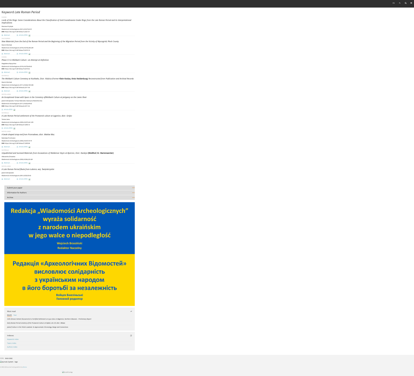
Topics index (11, 343)
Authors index (12, 347)
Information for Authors (17, 192)
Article (23, 35)
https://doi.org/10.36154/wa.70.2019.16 (17, 50)
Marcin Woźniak (7, 45)
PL (400, 3)
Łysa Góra (49, 319)
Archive (10, 197)
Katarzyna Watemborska (34, 101)
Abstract (7, 35)
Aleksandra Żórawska (8, 157)
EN (394, 3)
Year (15, 315)
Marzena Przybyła (7, 26)
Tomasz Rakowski (20, 101)
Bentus (25, 367)
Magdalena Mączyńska (9, 63)
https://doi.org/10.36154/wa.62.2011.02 (17, 106)
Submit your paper (14, 188)
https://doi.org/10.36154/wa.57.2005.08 (17, 143)
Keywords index (13, 339)
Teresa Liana (6, 119)
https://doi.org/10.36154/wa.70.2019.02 (17, 69)
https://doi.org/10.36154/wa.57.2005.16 (17, 125)
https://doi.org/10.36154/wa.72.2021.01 (17, 32)
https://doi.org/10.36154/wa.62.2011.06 (17, 87)
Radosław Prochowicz (8, 138)
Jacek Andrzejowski (8, 101)
